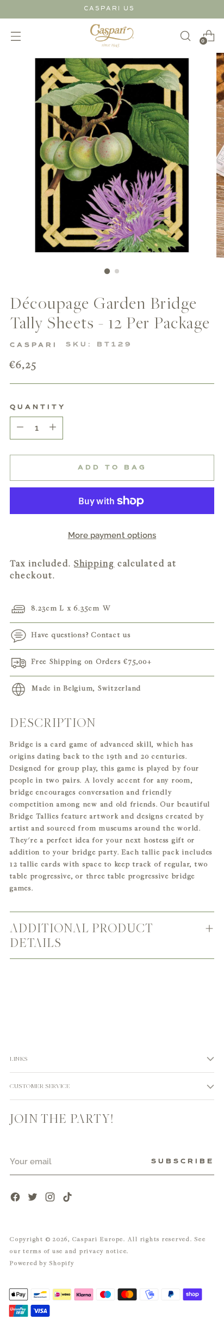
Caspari (34, 345)
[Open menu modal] (15, 36)
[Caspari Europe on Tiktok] (68, 1198)
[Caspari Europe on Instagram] (51, 1198)
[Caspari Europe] (112, 35)
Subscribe (182, 1161)
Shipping (94, 563)
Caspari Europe (98, 1239)
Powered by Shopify (42, 1262)
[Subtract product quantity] (53, 428)
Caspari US (109, 8)
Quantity (38, 407)
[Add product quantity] (20, 428)
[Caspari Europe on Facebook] (16, 1198)
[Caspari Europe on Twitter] (33, 1198)
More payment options (112, 535)
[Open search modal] (185, 36)
